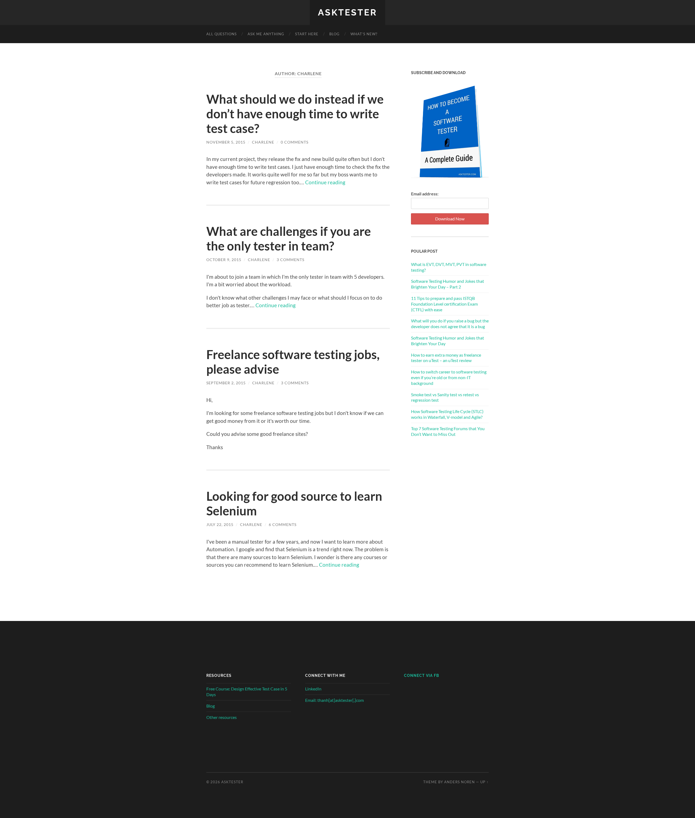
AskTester (347, 12)
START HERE (306, 34)
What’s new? (363, 34)
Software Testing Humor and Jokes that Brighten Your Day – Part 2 (447, 283)
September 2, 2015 (226, 383)
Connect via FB (421, 675)
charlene (263, 142)
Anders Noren (459, 782)
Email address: (424, 193)
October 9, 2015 (223, 259)
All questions (221, 34)
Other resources (221, 717)
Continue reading (325, 182)
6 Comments (282, 524)
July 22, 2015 (219, 524)
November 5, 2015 (225, 142)
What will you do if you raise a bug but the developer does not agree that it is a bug (450, 323)
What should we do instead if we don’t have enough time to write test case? (295, 114)
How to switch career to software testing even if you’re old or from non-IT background (448, 377)
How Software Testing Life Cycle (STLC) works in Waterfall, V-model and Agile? (447, 414)
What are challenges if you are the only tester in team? (288, 238)
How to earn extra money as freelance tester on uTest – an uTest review (446, 357)
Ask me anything (266, 34)
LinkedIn (313, 688)
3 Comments (290, 259)
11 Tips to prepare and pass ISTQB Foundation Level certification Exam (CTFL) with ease (444, 304)
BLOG (334, 34)
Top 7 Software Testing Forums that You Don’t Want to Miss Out (448, 431)
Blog (210, 705)
